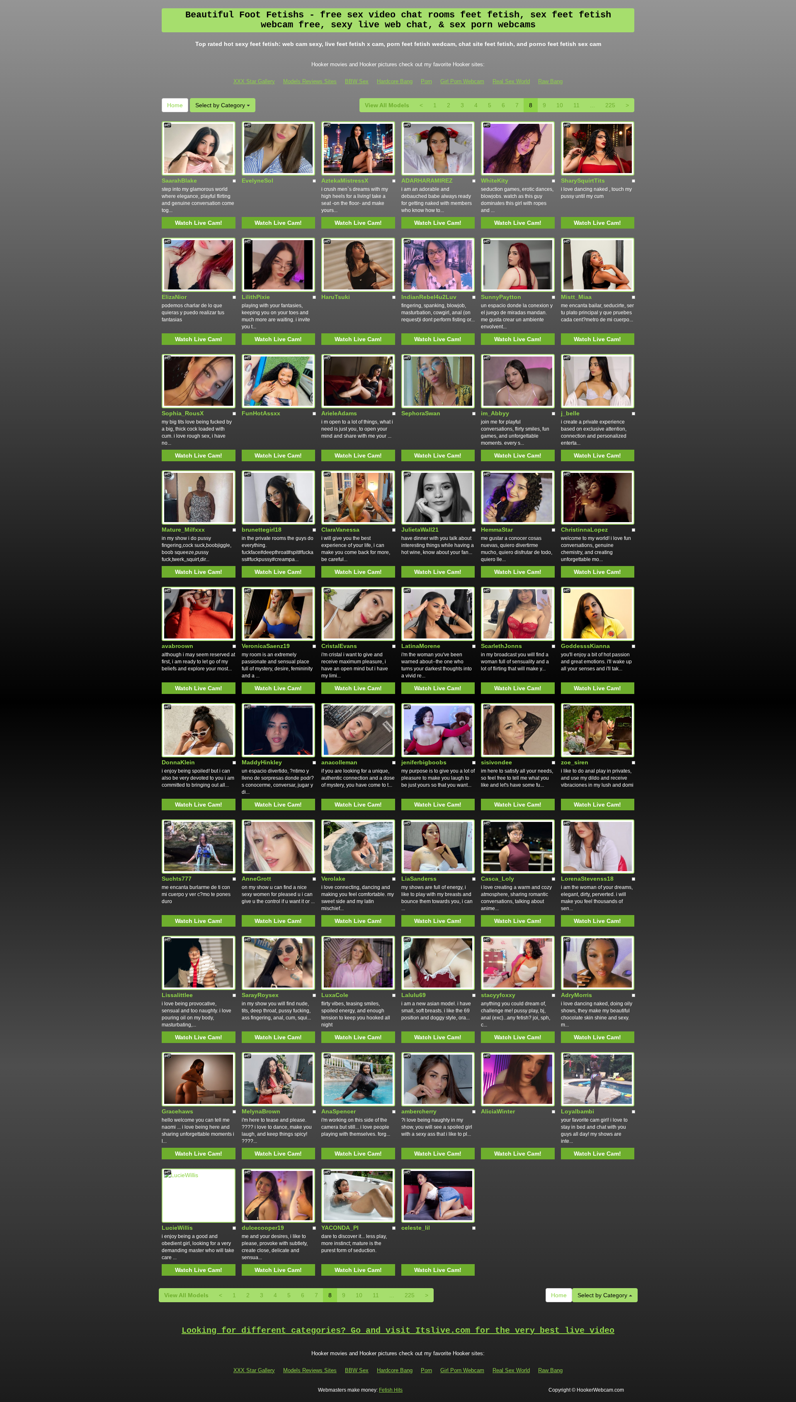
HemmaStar (497, 529)
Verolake (333, 878)
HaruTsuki (335, 297)
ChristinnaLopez (584, 529)
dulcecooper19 (263, 1227)
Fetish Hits (391, 1390)
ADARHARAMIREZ (427, 180)
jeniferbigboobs (424, 762)
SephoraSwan (420, 413)
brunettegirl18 (262, 529)
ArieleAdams (339, 413)
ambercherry (419, 1111)
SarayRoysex (260, 995)
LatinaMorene (420, 646)
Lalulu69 (413, 995)
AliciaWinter (498, 1111)
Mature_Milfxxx (183, 529)
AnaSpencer (338, 1111)
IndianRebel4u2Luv (428, 297)
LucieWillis (177, 1227)
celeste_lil (415, 1227)
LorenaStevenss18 (587, 878)
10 (559, 105)
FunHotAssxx (261, 413)
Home (175, 105)
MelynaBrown (261, 1111)
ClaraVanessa (340, 529)
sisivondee (496, 762)
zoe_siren (574, 762)
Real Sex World (511, 81)
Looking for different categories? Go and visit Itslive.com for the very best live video (398, 1330)
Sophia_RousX (183, 413)
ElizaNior (174, 297)
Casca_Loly (497, 878)
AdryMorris (576, 995)
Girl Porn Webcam (462, 81)
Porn (426, 81)
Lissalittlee (177, 995)
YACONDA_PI (340, 1227)
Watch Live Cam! (198, 222)
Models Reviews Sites (310, 81)
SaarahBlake (179, 180)
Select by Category (221, 105)
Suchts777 (177, 878)
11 (576, 105)
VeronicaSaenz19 (266, 646)
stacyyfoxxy (498, 995)
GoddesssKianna (585, 646)
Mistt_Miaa (576, 297)
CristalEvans (339, 646)
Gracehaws (177, 1111)
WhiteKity (494, 180)
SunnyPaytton (501, 297)
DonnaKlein (178, 762)
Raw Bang (550, 81)
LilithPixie (256, 297)
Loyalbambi (577, 1111)
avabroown (177, 646)
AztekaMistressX (344, 180)
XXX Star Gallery (254, 81)
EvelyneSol (257, 180)
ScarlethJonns (501, 646)
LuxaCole (334, 995)
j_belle (570, 413)
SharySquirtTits (583, 180)
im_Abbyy (495, 413)
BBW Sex (357, 81)
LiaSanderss (419, 878)
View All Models (387, 105)
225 (610, 105)
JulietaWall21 (420, 529)
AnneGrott (256, 878)
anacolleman (339, 762)
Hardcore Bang (395, 81)
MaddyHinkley (262, 762)
